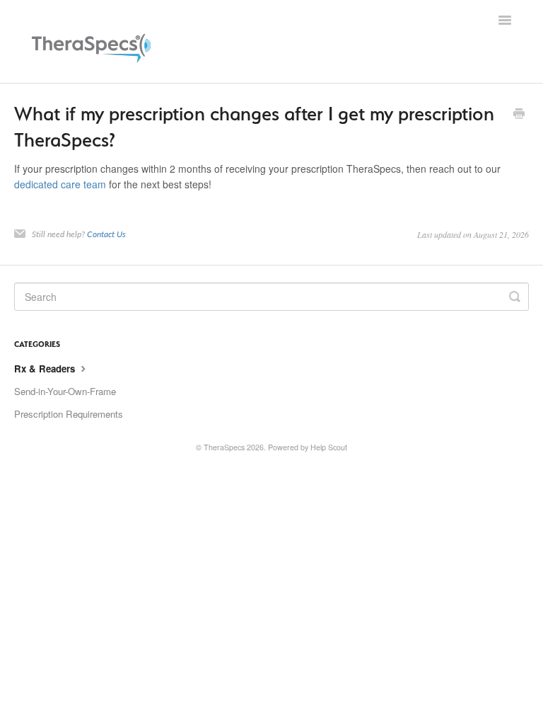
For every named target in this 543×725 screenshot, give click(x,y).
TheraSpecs (224, 447)
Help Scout (328, 447)
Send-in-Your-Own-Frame (65, 391)
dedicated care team (60, 184)
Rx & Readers (46, 368)
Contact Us (106, 234)
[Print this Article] (519, 114)
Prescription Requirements (68, 414)
